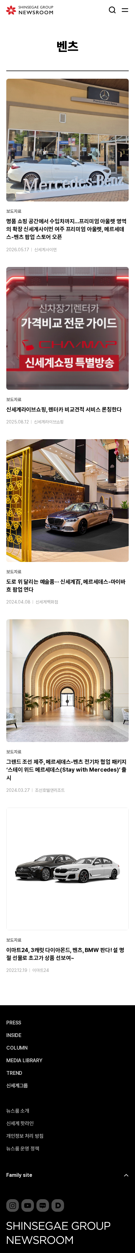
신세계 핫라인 (20, 1123)
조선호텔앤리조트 (50, 790)
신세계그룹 (17, 1085)
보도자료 (13, 211)
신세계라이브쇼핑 (49, 421)
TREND (14, 1073)
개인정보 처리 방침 (24, 1136)
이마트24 (40, 970)
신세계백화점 (46, 601)
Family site (19, 1175)
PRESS (13, 1022)
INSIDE (13, 1035)
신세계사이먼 (45, 249)
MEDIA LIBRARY (24, 1060)
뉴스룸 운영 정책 (22, 1148)
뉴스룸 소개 (17, 1111)
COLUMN (17, 1048)
